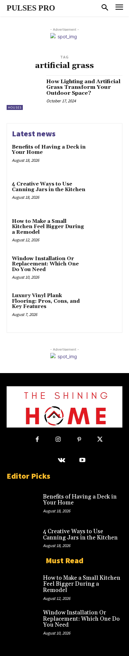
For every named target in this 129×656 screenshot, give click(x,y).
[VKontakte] (61, 460)
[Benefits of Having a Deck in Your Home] (103, 157)
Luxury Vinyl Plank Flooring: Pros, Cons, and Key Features (46, 301)
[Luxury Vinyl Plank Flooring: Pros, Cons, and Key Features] (103, 305)
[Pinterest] (79, 439)
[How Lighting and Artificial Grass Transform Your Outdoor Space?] (24, 92)
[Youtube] (82, 460)
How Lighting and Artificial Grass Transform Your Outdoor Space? (83, 87)
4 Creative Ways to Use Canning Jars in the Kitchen (48, 187)
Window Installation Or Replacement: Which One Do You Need (45, 264)
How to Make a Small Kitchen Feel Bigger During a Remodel (48, 226)
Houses (15, 107)
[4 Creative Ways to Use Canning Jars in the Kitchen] (103, 194)
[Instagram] (58, 439)
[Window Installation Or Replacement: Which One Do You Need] (103, 268)
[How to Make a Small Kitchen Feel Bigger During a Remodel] (103, 231)
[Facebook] (37, 439)
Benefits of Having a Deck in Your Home (49, 150)
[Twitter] (100, 439)
